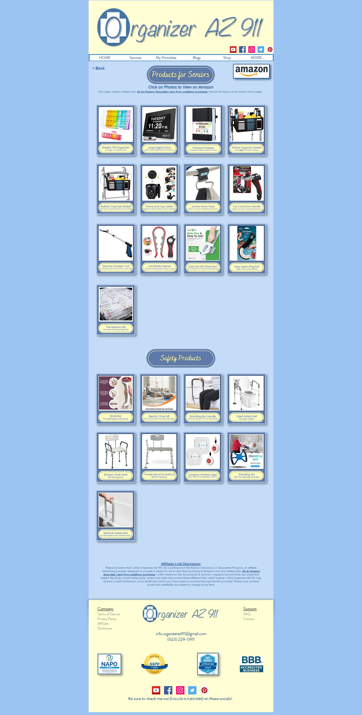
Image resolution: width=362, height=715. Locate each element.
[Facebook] (242, 49)
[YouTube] (233, 49)
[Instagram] (251, 49)
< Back (98, 68)
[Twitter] (261, 49)
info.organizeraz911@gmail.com (181, 634)
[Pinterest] (270, 49)
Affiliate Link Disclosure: (181, 564)
